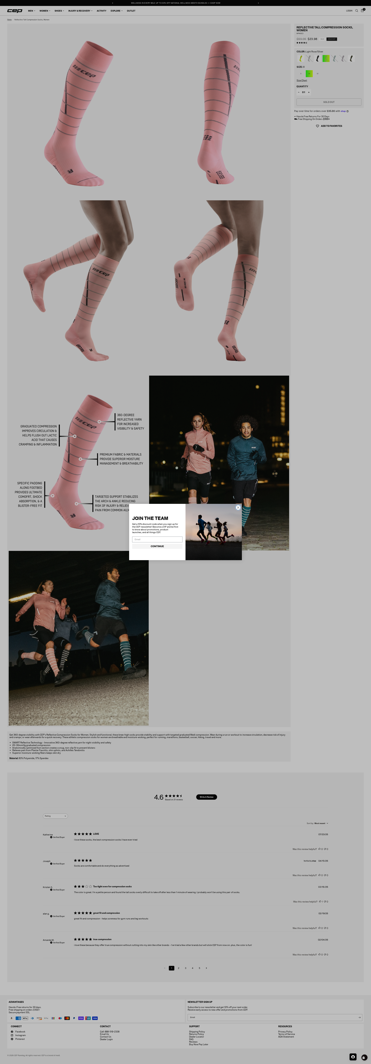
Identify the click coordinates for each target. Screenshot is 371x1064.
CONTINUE (157, 546)
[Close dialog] (238, 507)
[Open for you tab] (353, 1056)
